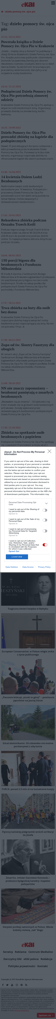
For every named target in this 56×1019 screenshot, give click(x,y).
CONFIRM (17, 557)
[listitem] (28, 503)
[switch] (45, 510)
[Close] (50, 452)
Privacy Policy (44, 567)
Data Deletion (12, 567)
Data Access (28, 567)
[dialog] (28, 509)
